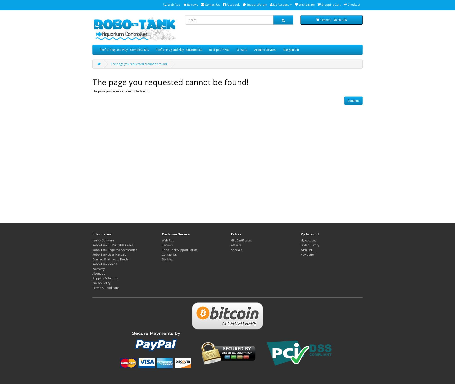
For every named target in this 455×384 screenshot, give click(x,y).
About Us (98, 274)
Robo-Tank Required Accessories (114, 250)
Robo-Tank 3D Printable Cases (112, 245)
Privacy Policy (101, 283)
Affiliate (236, 245)
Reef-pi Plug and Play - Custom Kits (179, 50)
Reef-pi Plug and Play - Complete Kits (124, 50)
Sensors (242, 50)
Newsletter (307, 255)
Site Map (167, 259)
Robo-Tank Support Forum (180, 250)
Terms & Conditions (105, 288)
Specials (236, 250)
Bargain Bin (291, 50)
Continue (353, 101)
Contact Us (169, 255)
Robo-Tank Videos (104, 264)
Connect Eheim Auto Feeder (111, 259)
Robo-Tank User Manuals (109, 255)
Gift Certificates (241, 240)
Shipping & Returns (105, 278)
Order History (309, 245)
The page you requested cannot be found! (139, 64)
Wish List (306, 250)
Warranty (98, 269)
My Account (308, 240)
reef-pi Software (103, 240)
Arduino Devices (265, 50)
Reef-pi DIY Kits (219, 50)
